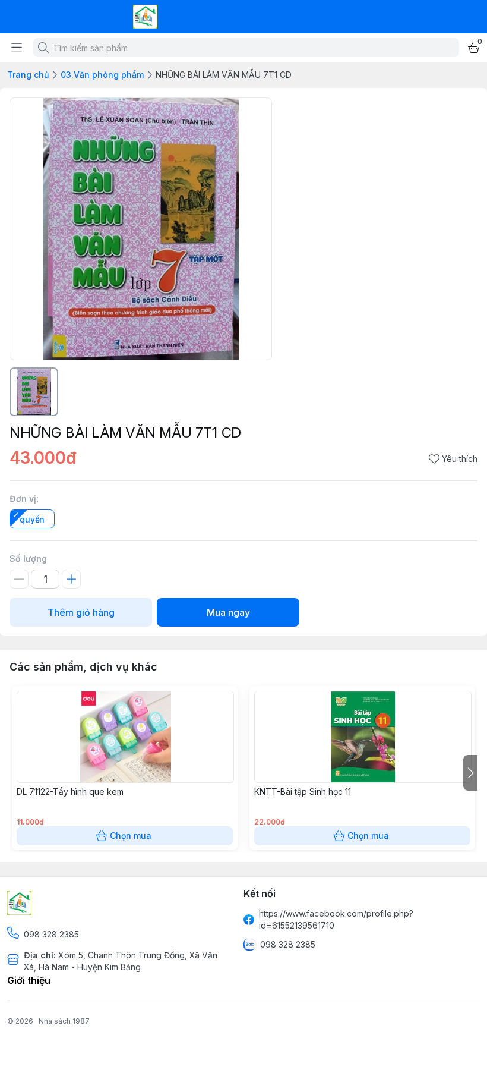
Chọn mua (130, 835)
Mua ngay (228, 612)
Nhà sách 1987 (64, 1021)
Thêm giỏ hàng (81, 612)
